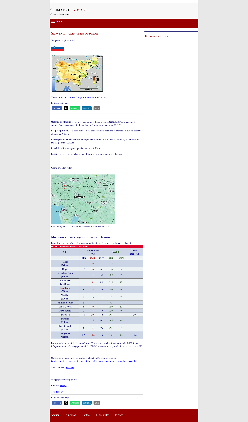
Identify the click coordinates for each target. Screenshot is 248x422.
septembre (110, 361)
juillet (94, 361)
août (101, 361)
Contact (86, 415)
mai (82, 361)
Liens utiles (102, 415)
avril (76, 361)
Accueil (67, 97)
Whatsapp (75, 108)
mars (70, 361)
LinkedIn (87, 108)
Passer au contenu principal (62, 1)
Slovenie (90, 97)
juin (88, 361)
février (63, 361)
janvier (54, 361)
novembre (121, 361)
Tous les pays (57, 391)
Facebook (57, 108)
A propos (70, 415)
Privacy (119, 415)
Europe (79, 97)
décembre (132, 361)
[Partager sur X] (66, 108)
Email (97, 108)
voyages (69, 9)
